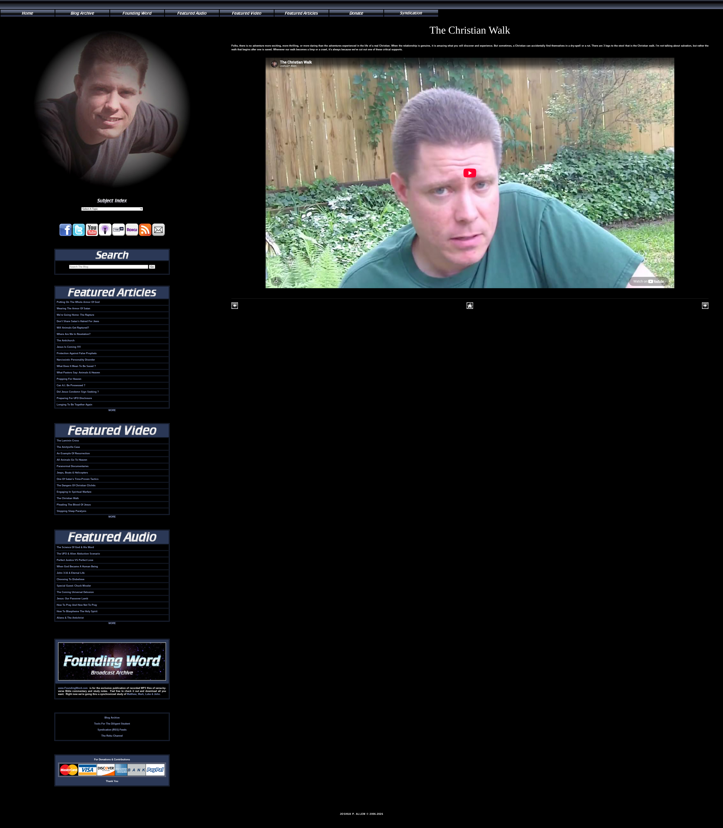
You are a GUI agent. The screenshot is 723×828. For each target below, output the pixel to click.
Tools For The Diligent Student (112, 723)
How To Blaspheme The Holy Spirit (77, 611)
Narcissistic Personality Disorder (76, 359)
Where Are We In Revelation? (74, 334)
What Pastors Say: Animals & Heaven (78, 372)
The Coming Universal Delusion (75, 592)
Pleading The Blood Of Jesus (74, 504)
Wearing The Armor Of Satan (73, 308)
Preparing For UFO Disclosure (74, 398)
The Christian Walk (68, 498)
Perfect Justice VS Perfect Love (75, 560)
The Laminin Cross (68, 440)
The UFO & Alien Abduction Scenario (78, 553)
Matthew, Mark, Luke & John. (144, 694)
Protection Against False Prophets (77, 353)
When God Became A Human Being (77, 566)
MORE (112, 410)
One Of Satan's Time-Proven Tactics (77, 479)
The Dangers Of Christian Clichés (76, 485)
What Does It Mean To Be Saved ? (76, 366)
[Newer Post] (234, 308)
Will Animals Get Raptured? (73, 327)
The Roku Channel (112, 735)
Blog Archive (112, 717)
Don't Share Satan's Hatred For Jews (78, 321)
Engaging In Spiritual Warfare (74, 491)
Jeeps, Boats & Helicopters (72, 472)
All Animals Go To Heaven (72, 459)
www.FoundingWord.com (73, 688)
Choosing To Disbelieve (70, 579)
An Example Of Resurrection (73, 453)
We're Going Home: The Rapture (75, 314)
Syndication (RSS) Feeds (112, 729)
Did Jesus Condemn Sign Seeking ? (78, 391)
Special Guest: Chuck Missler (74, 585)
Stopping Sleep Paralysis (71, 511)
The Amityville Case (68, 447)
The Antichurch (66, 340)
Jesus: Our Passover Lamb (72, 598)
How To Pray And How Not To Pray (77, 605)
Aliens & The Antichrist (70, 617)
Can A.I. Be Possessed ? (71, 385)
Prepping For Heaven (69, 379)
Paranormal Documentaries (72, 466)
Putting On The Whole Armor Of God (78, 302)
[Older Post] (705, 308)
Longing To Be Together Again (74, 404)
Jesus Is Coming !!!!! (69, 346)
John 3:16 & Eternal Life (71, 572)
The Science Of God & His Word (75, 547)
